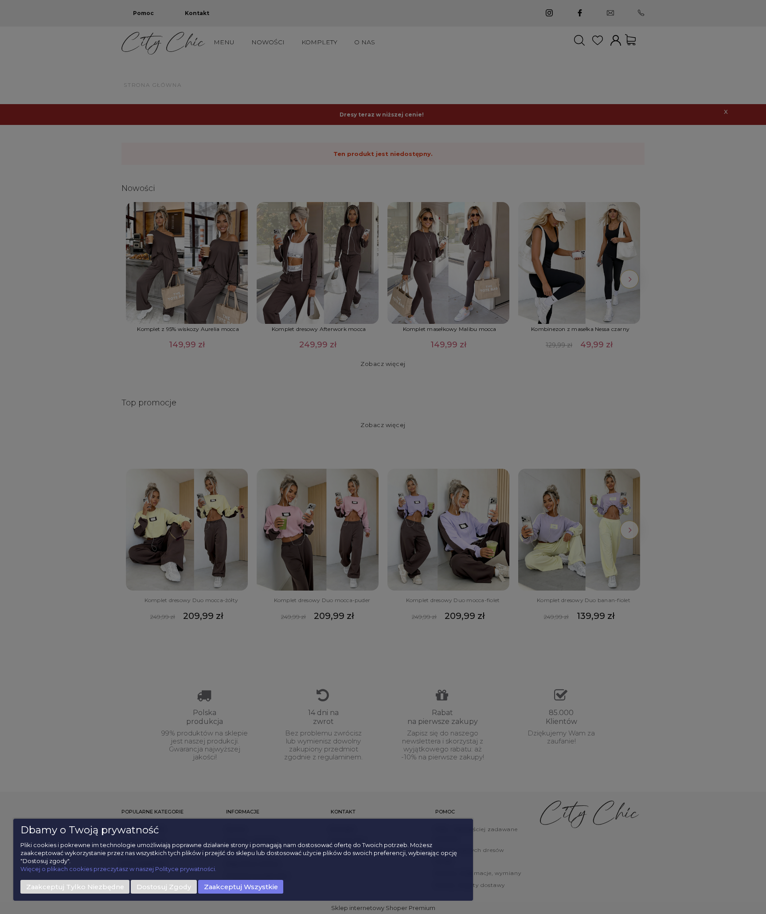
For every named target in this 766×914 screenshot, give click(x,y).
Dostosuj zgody (164, 887)
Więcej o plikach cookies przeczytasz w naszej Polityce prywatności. (118, 868)
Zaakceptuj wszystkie (241, 887)
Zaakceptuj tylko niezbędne (75, 887)
